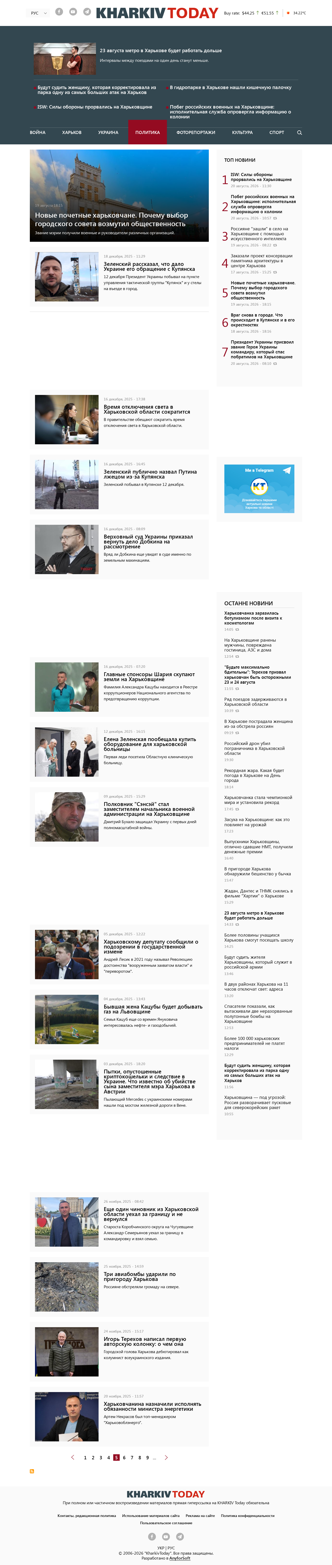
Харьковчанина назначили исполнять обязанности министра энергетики (152, 1406)
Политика (147, 132)
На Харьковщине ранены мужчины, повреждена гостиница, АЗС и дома (250, 645)
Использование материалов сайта (150, 1515)
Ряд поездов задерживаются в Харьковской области (255, 701)
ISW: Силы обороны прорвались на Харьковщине (95, 106)
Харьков (71, 132)
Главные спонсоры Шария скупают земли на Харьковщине (149, 676)
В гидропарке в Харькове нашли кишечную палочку (231, 87)
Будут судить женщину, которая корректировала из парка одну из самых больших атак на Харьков (97, 89)
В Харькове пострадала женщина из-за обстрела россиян (258, 723)
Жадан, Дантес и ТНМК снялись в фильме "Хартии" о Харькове (258, 893)
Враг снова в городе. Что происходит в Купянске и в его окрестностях (263, 319)
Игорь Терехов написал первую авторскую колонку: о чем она (145, 1341)
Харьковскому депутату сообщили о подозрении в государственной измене (151, 946)
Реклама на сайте (200, 1515)
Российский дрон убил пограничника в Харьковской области (254, 748)
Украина (108, 132)
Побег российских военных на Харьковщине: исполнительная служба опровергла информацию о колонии (230, 111)
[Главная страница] (166, 1494)
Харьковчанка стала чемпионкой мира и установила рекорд (258, 799)
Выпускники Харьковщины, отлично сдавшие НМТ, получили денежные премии (258, 846)
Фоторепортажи (196, 132)
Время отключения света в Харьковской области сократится (147, 409)
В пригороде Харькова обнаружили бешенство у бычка (257, 871)
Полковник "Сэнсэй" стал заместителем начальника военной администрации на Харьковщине (149, 808)
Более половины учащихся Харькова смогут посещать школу (258, 937)
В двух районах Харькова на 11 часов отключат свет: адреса (256, 986)
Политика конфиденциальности (247, 1515)
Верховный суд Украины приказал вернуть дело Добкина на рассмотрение (148, 541)
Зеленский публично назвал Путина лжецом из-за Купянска (150, 474)
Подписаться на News (32, 1471)
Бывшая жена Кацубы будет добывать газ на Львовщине (153, 1009)
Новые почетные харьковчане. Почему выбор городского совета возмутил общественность (111, 219)
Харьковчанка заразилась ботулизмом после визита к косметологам (253, 618)
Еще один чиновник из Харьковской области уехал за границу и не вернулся (151, 1213)
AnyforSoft (179, 1558)
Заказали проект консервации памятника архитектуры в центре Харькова (262, 260)
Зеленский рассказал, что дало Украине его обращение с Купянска (149, 266)
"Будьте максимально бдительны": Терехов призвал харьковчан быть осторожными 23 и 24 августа (257, 674)
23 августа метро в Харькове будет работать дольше (161, 50)
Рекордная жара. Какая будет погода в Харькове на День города (254, 775)
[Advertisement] (119, 353)
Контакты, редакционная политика (87, 1515)
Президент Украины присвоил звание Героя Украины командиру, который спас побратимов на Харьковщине (262, 349)
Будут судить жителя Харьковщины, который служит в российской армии (258, 962)
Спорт (276, 132)
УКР (160, 1547)
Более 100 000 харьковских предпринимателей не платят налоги (254, 1043)
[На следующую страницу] (166, 1457)
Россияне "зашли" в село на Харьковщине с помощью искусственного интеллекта (259, 233)
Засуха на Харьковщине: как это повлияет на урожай (257, 821)
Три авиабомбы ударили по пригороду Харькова (140, 1276)
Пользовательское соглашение (166, 1522)
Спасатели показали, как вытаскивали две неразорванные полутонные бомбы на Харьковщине (258, 1013)
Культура (242, 132)
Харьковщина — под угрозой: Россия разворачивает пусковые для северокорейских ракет (257, 1102)
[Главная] (157, 13)
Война (37, 132)
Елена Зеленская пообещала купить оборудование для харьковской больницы (150, 743)
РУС (171, 1547)
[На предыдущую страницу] (72, 1457)
